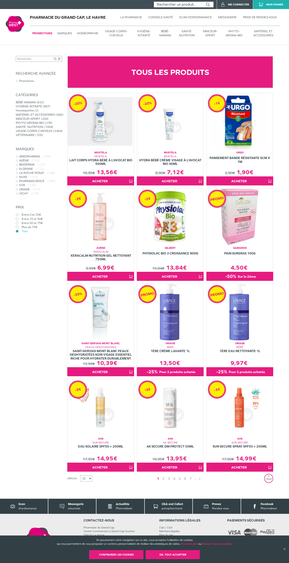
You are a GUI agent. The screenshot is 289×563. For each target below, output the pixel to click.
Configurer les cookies (116, 554)
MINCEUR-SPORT (210, 33)
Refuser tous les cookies (217, 543)
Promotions (42, 33)
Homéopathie (87, 33)
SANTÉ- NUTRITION (187, 33)
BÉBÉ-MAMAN (165, 33)
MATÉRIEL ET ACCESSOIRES (263, 33)
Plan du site (166, 535)
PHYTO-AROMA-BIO (234, 33)
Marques (64, 33)
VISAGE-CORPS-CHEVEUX (116, 33)
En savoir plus (189, 543)
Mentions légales (169, 531)
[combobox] (178, 4)
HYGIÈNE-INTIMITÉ (144, 33)
